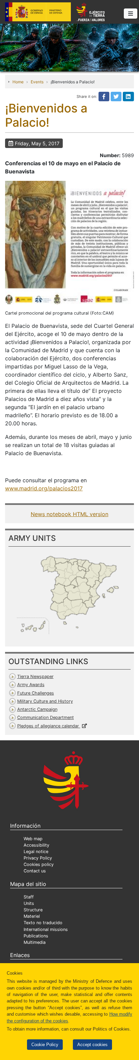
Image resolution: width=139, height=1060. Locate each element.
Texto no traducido (43, 922)
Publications (36, 935)
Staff (29, 896)
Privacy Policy (38, 858)
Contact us (35, 870)
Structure (33, 909)
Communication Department (45, 717)
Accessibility (36, 845)
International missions (46, 929)
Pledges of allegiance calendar (48, 725)
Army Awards (31, 684)
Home (18, 81)
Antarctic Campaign (37, 709)
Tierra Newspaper (35, 676)
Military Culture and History (45, 701)
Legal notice (36, 851)
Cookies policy (39, 864)
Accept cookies (92, 1044)
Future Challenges (35, 693)
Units (29, 903)
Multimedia (35, 942)
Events (37, 81)
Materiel (32, 916)
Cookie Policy (44, 1044)
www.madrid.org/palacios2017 (44, 488)
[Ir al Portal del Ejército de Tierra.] (69, 47)
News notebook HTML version (69, 514)
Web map (33, 838)
